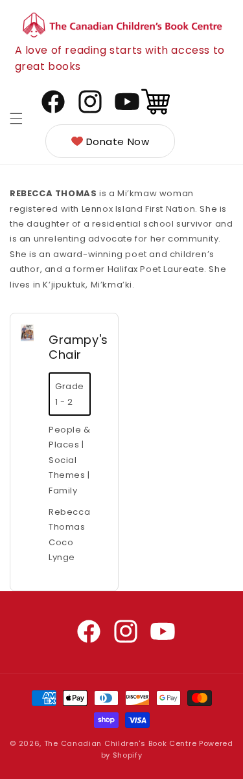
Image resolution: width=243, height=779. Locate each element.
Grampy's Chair (78, 347)
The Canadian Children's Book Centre (120, 743)
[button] (16, 118)
